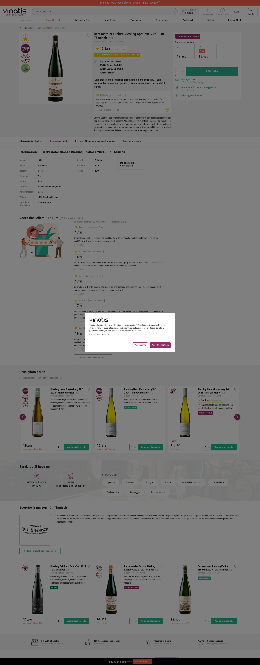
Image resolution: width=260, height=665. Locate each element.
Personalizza (140, 345)
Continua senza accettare (99, 334)
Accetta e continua (160, 345)
